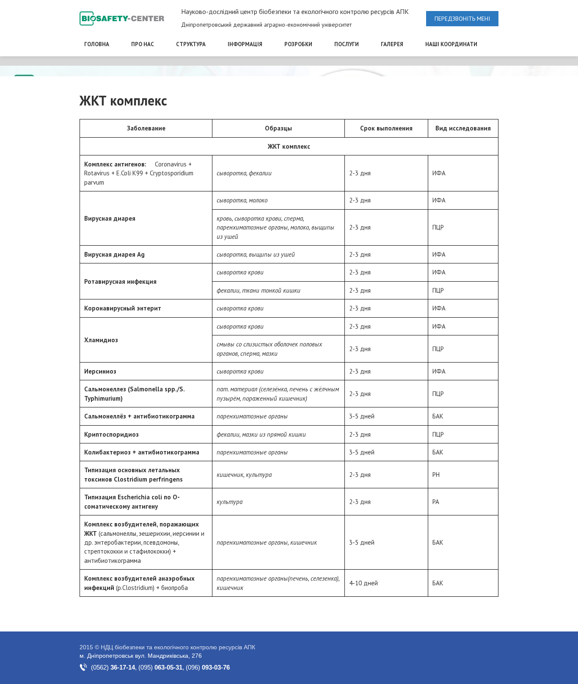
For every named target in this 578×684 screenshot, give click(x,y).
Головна (96, 44)
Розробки (298, 44)
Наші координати (451, 44)
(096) (208, 667)
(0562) (113, 667)
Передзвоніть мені (462, 18)
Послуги (346, 44)
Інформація (245, 44)
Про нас (142, 44)
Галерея (392, 44)
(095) (160, 667)
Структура (191, 44)
